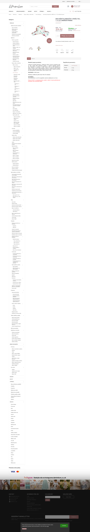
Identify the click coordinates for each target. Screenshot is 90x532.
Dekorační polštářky (15, 273)
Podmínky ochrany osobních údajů (34, 504)
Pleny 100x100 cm (17, 240)
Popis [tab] (29, 58)
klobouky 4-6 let (17, 89)
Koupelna (13, 290)
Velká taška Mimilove (15, 319)
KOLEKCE (11, 401)
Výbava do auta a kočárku (16, 25)
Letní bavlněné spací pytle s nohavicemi (17, 193)
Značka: (78, 25)
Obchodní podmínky (31, 503)
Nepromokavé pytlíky (15, 317)
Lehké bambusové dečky (16, 215)
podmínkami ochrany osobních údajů (65, 520)
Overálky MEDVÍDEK (16, 131)
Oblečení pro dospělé (15, 392)
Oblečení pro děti (14, 390)
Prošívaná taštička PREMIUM (16, 296)
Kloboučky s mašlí (17, 74)
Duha (12, 426)
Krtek (12, 430)
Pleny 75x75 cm (16, 242)
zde (48, 526)
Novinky (11, 376)
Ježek (12, 460)
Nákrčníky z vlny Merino (17, 113)
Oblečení (12, 37)
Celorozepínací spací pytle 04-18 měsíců (16, 175)
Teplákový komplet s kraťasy (17, 360)
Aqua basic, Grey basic (15, 434)
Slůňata (12, 444)
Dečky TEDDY (14, 218)
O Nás (63, 1)
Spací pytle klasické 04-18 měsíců (16, 182)
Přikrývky (14, 227)
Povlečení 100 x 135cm (17, 283)
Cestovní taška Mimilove (16, 326)
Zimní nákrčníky (15, 110)
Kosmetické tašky (16, 294)
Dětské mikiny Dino (16, 140)
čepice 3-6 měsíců (17, 126)
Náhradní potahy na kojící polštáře (16, 269)
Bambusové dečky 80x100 (16, 205)
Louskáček (13, 450)
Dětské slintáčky (15, 341)
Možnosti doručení (76, 30)
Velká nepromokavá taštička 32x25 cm (16, 301)
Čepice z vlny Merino (16, 111)
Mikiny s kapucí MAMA (16, 353)
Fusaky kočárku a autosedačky (15, 32)
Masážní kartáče (15, 311)
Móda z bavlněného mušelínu (17, 348)
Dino (12, 408)
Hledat (55, 6)
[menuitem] (12, 11)
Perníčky (12, 446)
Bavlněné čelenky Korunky (16, 53)
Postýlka (12, 220)
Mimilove (12, 23)
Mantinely (13, 276)
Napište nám (29, 506)
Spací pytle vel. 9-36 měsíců (16, 197)
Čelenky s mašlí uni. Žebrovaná (16, 50)
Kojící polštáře (15, 266)
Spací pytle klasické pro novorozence (16, 180)
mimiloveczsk (13, 499)
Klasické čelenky (16, 41)
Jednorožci (13, 416)
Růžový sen (13, 462)
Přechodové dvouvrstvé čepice (17, 103)
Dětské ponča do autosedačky (15, 30)
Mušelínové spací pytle (16, 189)
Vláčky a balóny (14, 432)
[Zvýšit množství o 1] (59, 36)
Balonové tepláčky (15, 167)
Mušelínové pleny (16, 239)
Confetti (12, 420)
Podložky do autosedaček (16, 34)
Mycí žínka (14, 309)
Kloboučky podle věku (17, 81)
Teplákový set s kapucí (16, 370)
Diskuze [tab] (33, 58)
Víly (11, 456)
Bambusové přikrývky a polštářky (16, 223)
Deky (12, 199)
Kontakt (28, 501)
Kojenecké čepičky (16, 94)
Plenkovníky (14, 335)
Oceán (12, 418)
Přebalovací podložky (15, 332)
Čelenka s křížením (16, 43)
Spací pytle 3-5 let (16, 194)
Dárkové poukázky (14, 328)
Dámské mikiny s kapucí (16, 355)
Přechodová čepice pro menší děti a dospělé (17, 105)
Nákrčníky (14, 100)
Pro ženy (12, 346)
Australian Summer (15, 428)
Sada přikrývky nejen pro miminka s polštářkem (16, 231)
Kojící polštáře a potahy (16, 264)
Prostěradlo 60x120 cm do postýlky (17, 254)
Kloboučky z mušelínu (16, 79)
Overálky (13, 128)
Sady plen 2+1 (15, 245)
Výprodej (12, 381)
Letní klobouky (15, 72)
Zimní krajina (13, 404)
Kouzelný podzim (14, 448)
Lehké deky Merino (16, 209)
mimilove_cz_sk (14, 501)
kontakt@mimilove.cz (15, 496)
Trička (13, 351)
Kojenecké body (14, 146)
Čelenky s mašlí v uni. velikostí (16, 48)
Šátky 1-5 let (16, 68)
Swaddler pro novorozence (16, 190)
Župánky (14, 308)
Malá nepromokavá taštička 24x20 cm (16, 299)
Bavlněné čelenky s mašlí (16, 45)
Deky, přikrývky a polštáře (16, 384)
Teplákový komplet (15, 363)
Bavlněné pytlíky (15, 322)
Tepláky (13, 356)
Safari (12, 458)
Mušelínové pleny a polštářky (15, 237)
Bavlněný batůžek (15, 320)
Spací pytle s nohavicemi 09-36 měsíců (17, 185)
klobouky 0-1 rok (17, 84)
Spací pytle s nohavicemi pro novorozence (17, 177)
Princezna (13, 406)
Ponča (14, 305)
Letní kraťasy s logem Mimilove (15, 359)
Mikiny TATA (14, 374)
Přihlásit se (74, 516)
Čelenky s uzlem (16, 54)
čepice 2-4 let (16, 120)
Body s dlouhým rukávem (15, 151)
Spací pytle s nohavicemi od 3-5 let (17, 187)
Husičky (12, 454)
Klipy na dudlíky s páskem (16, 340)
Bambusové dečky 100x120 (16, 206)
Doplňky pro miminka (15, 330)
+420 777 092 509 (14, 498)
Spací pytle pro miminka (15, 172)
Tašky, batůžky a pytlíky (15, 315)
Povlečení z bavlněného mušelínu (17, 280)
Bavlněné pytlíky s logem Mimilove (16, 324)
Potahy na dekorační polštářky (15, 271)
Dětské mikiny (14, 135)
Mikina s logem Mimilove (16, 362)
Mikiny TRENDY (14, 365)
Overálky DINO (15, 133)
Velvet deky (14, 217)
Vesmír (12, 414)
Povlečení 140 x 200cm (17, 282)
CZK (79, 1)
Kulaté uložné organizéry (16, 338)
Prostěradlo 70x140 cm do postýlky (17, 256)
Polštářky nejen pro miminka (17, 234)
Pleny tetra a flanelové (17, 249)
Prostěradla (14, 251)
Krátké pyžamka (15, 165)
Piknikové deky (14, 203)
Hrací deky (14, 201)
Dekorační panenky (15, 333)
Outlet (11, 379)
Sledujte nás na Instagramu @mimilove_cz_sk (50, 477)
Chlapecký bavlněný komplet (17, 170)
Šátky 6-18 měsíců (17, 66)
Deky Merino (15, 211)
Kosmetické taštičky (15, 292)
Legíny (13, 142)
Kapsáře (13, 274)
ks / (68, 496)
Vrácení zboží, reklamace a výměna (34, 508)
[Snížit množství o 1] (56, 36)
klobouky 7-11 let (17, 92)
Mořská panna (14, 442)
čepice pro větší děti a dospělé (16, 123)
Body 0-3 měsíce (16, 155)
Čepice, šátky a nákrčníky (16, 63)
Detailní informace (59, 45)
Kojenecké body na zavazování (16, 153)
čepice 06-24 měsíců (16, 119)
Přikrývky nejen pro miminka (17, 233)
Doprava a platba (71, 1)
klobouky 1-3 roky (17, 87)
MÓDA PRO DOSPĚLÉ (14, 344)
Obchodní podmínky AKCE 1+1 (33, 509)
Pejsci (12, 452)
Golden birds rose (14, 412)
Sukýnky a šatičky (15, 168)
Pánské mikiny (14, 372)
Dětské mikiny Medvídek (17, 137)
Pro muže (13, 367)
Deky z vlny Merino (15, 208)
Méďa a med (13, 438)
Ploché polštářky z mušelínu (16, 248)
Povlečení (13, 278)
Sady (14, 107)
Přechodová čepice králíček (16, 99)
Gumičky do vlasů (16, 61)
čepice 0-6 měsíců (17, 116)
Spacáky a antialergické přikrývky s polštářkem (16, 286)
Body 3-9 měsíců (16, 156)
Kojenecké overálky (15, 160)
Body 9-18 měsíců (16, 158)
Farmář (12, 440)
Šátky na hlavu (15, 64)
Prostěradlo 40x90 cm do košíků (17, 259)
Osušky (14, 306)
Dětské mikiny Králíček (17, 138)
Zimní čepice (15, 108)
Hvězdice (13, 422)
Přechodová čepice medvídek (16, 96)
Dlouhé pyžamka (16, 163)
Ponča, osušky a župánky (16, 303)
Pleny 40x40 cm (17, 244)
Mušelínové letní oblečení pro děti (16, 144)
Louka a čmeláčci (14, 436)
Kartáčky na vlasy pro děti (16, 313)
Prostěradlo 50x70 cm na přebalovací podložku (17, 262)
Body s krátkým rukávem (15, 148)
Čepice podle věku (16, 114)
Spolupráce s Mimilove (31, 499)
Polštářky (14, 225)
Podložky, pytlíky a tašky (15, 394)
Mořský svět (13, 424)
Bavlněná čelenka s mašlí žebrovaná (16, 57)
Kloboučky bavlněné (15, 76)
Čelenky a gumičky (15, 39)
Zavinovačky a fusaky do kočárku (15, 397)
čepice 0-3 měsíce (17, 124)
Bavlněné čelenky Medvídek (16, 59)
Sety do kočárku (15, 27)
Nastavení (24, 528)
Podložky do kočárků (15, 35)
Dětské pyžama (14, 161)
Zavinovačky (14, 288)
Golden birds (13, 410)
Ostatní (12, 399)
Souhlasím (64, 525)
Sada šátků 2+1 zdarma (16, 70)
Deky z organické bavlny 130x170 (16, 214)
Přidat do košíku (67, 36)
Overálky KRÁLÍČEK (16, 130)
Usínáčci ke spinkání (15, 229)
